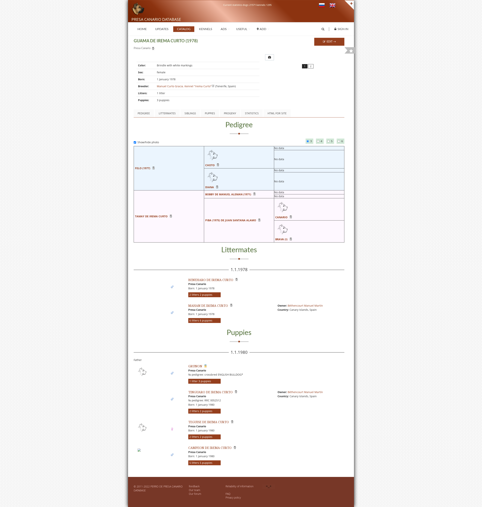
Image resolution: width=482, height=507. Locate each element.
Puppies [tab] (210, 113)
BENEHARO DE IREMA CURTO (210, 280)
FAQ (228, 494)
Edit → (331, 41)
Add (262, 29)
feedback (194, 486)
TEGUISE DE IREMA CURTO (208, 422)
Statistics (252, 113)
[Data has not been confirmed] (212, 86)
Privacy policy (233, 497)
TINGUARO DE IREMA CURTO (210, 392)
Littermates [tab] (167, 113)
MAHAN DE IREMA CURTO (208, 305)
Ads (224, 29)
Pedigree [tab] (144, 113)
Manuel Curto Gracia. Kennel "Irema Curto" (184, 86)
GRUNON (195, 366)
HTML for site (277, 113)
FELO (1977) (142, 168)
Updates (162, 29)
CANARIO (281, 217)
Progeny (230, 113)
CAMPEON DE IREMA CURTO (210, 448)
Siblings (190, 113)
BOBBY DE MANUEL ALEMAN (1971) (228, 194)
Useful (241, 29)
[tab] (269, 57)
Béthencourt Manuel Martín (305, 305)
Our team (194, 490)
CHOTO (210, 165)
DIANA (209, 187)
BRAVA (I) (281, 239)
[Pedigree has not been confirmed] (153, 48)
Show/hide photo (148, 142)
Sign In (343, 29)
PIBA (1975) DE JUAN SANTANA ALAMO (230, 220)
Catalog (184, 29)
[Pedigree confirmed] (205, 366)
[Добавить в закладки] (351, 51)
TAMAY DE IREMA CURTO (151, 216)
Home (142, 29)
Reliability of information (239, 486)
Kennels (205, 29)
